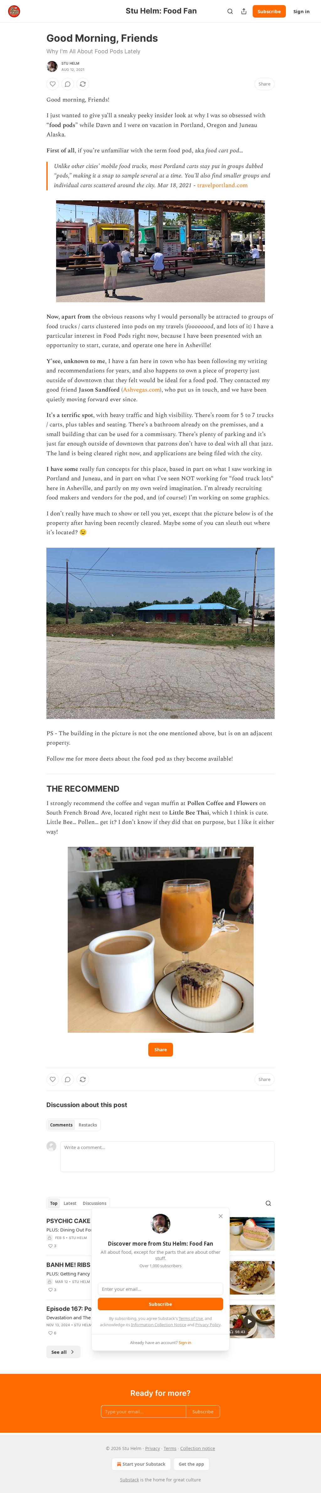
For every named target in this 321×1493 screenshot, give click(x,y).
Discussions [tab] (94, 1203)
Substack (129, 1480)
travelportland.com (222, 185)
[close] (221, 1216)
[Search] (230, 11)
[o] (249, 1321)
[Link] (38, 789)
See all (59, 1352)
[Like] (52, 84)
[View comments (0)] (67, 84)
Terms (170, 1448)
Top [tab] (53, 1203)
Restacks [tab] (88, 1125)
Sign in (301, 11)
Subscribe (269, 11)
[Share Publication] (244, 11)
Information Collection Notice (158, 1324)
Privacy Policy (207, 1324)
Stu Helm (70, 63)
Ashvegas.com (141, 389)
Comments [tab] (61, 1125)
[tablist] (73, 1125)
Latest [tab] (70, 1203)
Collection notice (197, 1448)
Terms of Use (191, 1318)
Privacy (152, 1448)
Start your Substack (144, 1464)
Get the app (191, 1464)
